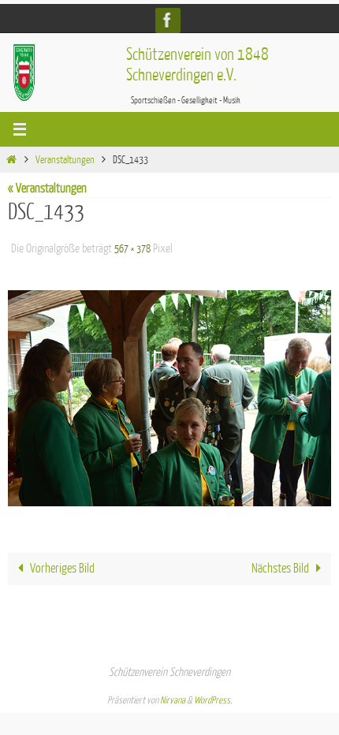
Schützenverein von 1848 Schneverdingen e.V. (197, 65)
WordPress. (213, 696)
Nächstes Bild (280, 565)
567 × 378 (132, 246)
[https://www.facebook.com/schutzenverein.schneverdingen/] (168, 20)
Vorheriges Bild (62, 565)
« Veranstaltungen (47, 188)
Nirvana (172, 696)
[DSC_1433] (169, 394)
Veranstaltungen (65, 160)
